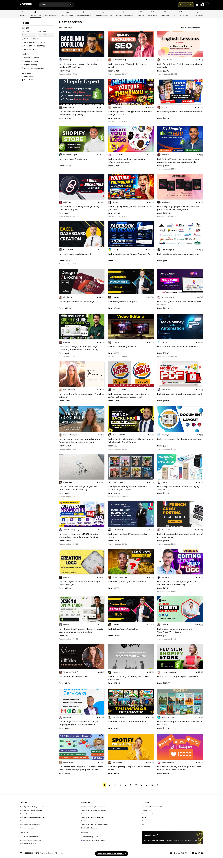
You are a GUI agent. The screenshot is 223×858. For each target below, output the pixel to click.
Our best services (27, 828)
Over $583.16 (30, 49)
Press (144, 817)
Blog (144, 821)
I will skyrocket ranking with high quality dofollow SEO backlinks (78, 65)
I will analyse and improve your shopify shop (178, 676)
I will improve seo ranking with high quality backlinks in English (79, 208)
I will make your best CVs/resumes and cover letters (129, 535)
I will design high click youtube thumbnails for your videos (130, 208)
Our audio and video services (31, 814)
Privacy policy (60, 853)
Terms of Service (47, 853)
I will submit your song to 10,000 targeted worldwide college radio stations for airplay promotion (79, 537)
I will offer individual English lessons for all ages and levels (179, 65)
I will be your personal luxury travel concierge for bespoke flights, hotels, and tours (80, 440)
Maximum (42, 31)
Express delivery (30, 65)
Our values (146, 810)
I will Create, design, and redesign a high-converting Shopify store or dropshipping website (78, 349)
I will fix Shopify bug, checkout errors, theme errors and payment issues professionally (178, 160)
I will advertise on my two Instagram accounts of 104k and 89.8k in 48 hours (179, 768)
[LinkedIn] (193, 853)
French (29, 76)
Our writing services (28, 821)
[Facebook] (202, 853)
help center (192, 840)
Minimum (25, 31)
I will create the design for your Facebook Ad (129, 254)
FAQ (143, 824)
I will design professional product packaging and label (178, 488)
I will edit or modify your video (122, 346)
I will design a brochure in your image (76, 301)
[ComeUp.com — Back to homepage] (26, 4)
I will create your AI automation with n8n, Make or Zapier (179, 303)
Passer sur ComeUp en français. (110, 854)
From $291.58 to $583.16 (34, 46)
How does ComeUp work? (152, 807)
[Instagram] (199, 853)
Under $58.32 (31, 39)
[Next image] (102, 139)
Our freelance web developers (93, 817)
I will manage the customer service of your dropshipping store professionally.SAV (79, 723)
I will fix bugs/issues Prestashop (123, 629)
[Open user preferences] (206, 4)
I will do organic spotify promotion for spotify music (129, 768)
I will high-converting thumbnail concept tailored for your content (127, 488)
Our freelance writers (89, 821)
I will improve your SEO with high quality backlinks (127, 65)
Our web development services (32, 817)
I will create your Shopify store (73, 159)
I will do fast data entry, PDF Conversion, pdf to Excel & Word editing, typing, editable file (81, 768)
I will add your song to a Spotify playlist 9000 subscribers (129, 678)
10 (152, 785)
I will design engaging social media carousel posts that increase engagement (178, 208)
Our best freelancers (89, 828)
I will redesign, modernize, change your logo (178, 254)
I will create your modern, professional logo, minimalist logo (79, 583)
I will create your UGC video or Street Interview (179, 112)
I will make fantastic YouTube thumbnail (127, 722)
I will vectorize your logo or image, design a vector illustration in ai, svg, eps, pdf (128, 395)
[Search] (71, 4)
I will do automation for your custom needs (177, 346)
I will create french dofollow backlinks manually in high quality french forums (130, 440)
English (29, 80)
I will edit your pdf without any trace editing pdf (179, 394)
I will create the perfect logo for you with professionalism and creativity (78, 488)
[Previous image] (61, 139)
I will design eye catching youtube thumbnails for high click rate (130, 113)
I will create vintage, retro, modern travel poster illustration (180, 723)
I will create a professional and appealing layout (179, 439)
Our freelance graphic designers (93, 810)
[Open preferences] (197, 4)
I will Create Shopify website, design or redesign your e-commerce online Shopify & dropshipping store (81, 632)
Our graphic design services (31, 810)
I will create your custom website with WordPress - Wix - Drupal (175, 630)
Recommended (194, 28)
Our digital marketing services (32, 807)
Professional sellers (31, 57)
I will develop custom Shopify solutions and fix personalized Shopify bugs (80, 113)
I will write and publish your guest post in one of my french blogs (180, 535)
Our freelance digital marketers (93, 807)
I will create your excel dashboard (75, 254)
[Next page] (157, 785)
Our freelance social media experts (94, 824)
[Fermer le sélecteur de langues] (126, 854)
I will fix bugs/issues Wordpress (122, 301)
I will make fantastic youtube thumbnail (127, 581)
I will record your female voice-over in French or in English (81, 395)
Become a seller (186, 5)
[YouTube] (196, 853)
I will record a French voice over (74, 676)
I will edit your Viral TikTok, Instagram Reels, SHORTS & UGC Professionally (177, 583)
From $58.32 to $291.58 (34, 42)
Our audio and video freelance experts (96, 814)
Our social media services (30, 824)
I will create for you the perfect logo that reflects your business (127, 160)
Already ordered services (34, 68)
